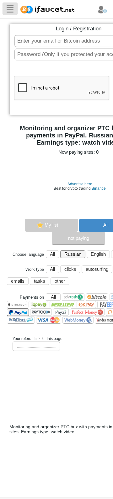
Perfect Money (87, 312)
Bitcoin (97, 297)
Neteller (62, 304)
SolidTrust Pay (21, 320)
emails (17, 281)
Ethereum (17, 304)
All (52, 254)
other (60, 281)
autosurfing (97, 269)
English (98, 254)
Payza (61, 312)
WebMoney (78, 320)
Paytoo (41, 312)
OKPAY (86, 304)
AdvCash (73, 297)
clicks (70, 269)
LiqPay (38, 304)
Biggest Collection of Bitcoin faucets (49, 9)
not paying (78, 238)
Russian (72, 254)
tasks (39, 281)
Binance (99, 188)
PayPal (18, 312)
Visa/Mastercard (48, 320)
